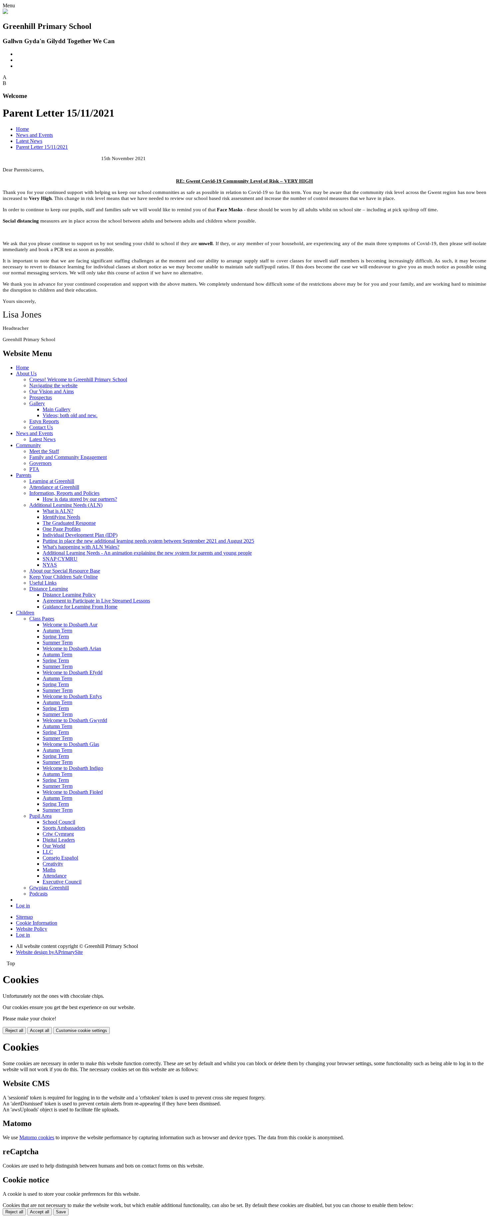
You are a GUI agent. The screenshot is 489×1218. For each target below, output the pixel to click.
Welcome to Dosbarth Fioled (73, 792)
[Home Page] (5, 12)
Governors (40, 463)
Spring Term (56, 636)
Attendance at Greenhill (54, 487)
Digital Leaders (59, 840)
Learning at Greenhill (51, 481)
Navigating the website (53, 385)
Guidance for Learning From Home (80, 606)
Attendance (55, 876)
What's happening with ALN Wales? (81, 547)
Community (28, 445)
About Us (26, 373)
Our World (54, 846)
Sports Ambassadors (64, 828)
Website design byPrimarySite (49, 952)
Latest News (29, 141)
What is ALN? (58, 511)
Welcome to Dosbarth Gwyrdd (75, 720)
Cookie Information (36, 923)
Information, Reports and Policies (64, 493)
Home (22, 129)
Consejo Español (60, 858)
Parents (23, 475)
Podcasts (38, 893)
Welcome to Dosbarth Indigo (73, 768)
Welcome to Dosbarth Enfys (72, 696)
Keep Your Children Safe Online (63, 577)
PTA (34, 469)
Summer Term (58, 642)
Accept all (39, 1030)
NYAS (50, 565)
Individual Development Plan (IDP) (80, 535)
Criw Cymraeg (58, 834)
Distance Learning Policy (69, 595)
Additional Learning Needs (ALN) (65, 505)
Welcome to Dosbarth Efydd (72, 672)
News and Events (34, 135)
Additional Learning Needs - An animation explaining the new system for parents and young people (147, 553)
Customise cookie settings (81, 1030)
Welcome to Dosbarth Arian (72, 648)
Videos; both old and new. (70, 415)
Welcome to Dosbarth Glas (71, 744)
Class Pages (41, 618)
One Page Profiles (62, 529)
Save (61, 1211)
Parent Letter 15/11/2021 (42, 147)
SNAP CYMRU (60, 559)
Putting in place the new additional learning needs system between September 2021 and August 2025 (148, 541)
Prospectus (40, 397)
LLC (48, 852)
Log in (23, 905)
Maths (49, 870)
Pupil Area (40, 816)
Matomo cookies (36, 1137)
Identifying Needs (61, 517)
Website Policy (31, 929)
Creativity (53, 864)
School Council (59, 822)
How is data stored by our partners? (80, 499)
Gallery (37, 403)
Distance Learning (48, 589)
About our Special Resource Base (64, 571)
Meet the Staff (44, 451)
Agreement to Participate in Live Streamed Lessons (96, 601)
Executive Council (62, 882)
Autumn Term (57, 630)
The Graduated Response (69, 523)
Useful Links (43, 583)
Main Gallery (57, 409)
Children (25, 612)
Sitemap (24, 917)
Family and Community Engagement (68, 457)
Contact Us (41, 427)
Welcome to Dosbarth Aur (70, 624)
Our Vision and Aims (51, 391)
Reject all (14, 1030)
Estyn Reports (44, 421)
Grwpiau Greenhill (49, 887)
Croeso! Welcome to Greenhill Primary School (78, 379)
